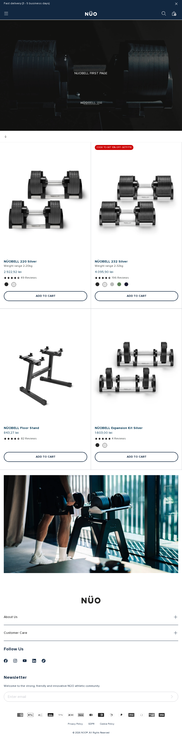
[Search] (163, 13)
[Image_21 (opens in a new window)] (44, 661)
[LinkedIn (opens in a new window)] (34, 661)
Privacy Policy (75, 724)
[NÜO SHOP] (91, 599)
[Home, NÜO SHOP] (91, 13)
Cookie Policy (107, 724)
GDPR (91, 724)
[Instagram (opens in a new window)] (15, 661)
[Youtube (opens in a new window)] (25, 661)
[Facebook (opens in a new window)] (6, 661)
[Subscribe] (173, 696)
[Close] (176, 4)
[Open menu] (6, 13)
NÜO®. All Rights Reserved (95, 732)
